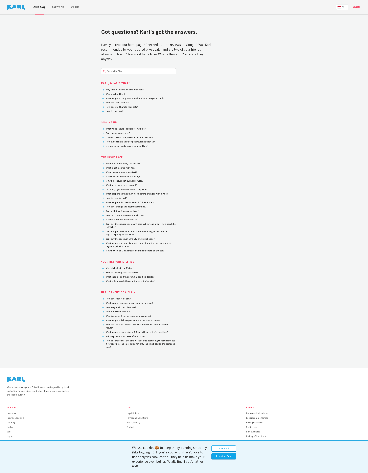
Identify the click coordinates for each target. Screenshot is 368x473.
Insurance (11, 413)
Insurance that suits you (257, 413)
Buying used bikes (254, 422)
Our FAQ (39, 7)
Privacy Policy (133, 422)
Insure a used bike (15, 417)
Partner (58, 7)
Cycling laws (252, 427)
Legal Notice (132, 413)
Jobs (9, 431)
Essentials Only (223, 456)
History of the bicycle (256, 436)
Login (356, 7)
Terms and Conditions (137, 417)
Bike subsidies (253, 431)
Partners (11, 427)
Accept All (224, 448)
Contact (130, 427)
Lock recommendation (257, 417)
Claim (75, 7)
